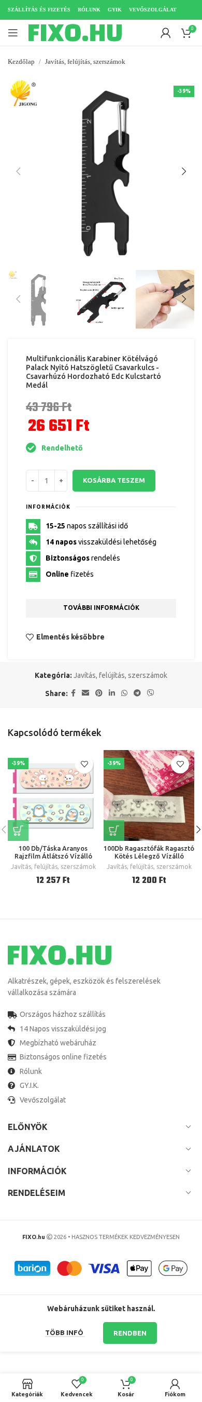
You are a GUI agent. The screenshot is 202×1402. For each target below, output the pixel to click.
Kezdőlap (21, 61)
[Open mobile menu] (13, 32)
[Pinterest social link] (99, 693)
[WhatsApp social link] (124, 693)
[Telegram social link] (137, 693)
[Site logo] (75, 32)
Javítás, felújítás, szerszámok (85, 61)
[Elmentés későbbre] (84, 764)
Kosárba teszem (114, 480)
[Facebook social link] (73, 693)
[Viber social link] (150, 693)
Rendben (130, 1333)
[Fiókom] (165, 32)
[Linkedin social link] (112, 693)
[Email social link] (85, 693)
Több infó (65, 1332)
